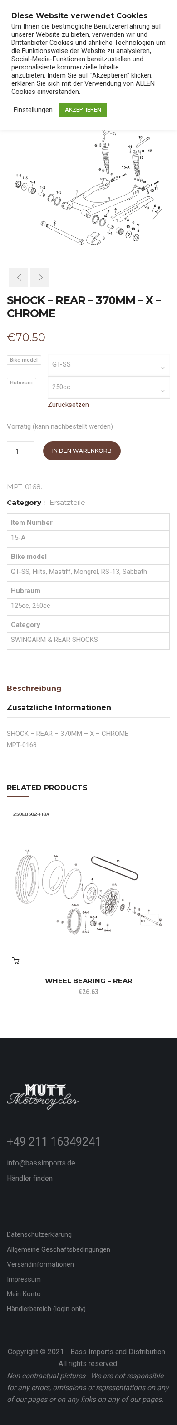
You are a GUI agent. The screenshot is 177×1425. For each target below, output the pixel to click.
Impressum (24, 1279)
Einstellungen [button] (33, 110)
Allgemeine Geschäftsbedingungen (58, 1249)
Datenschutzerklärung (39, 1234)
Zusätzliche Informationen (59, 707)
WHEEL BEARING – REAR (89, 980)
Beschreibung (34, 688)
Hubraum (21, 382)
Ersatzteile (67, 502)
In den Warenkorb (82, 450)
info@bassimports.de (41, 1163)
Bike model (24, 359)
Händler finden (30, 1178)
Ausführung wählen (15, 960)
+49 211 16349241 (54, 1141)
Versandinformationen (40, 1264)
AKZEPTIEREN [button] (83, 109)
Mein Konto (24, 1294)
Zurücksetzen (68, 405)
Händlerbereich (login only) (46, 1309)
